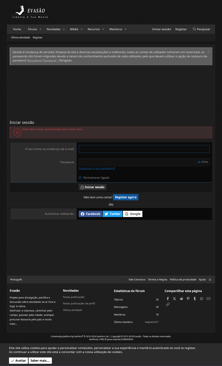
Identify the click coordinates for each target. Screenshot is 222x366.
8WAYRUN (128, 339)
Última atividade (20, 37)
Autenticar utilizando (59, 214)
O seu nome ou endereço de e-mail (49, 149)
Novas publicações (74, 297)
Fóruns (32, 29)
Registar (37, 37)
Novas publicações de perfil (79, 303)
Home (17, 29)
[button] (40, 29)
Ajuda (202, 279)
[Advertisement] (111, 91)
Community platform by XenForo (80, 336)
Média (74, 29)
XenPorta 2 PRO (96, 339)
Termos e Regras (157, 279)
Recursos (94, 29)
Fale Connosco (137, 279)
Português (16, 279)
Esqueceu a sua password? (97, 168)
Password (67, 162)
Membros (115, 29)
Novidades (54, 29)
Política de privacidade (183, 279)
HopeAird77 (152, 322)
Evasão (137, 336)
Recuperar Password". (42, 60)
